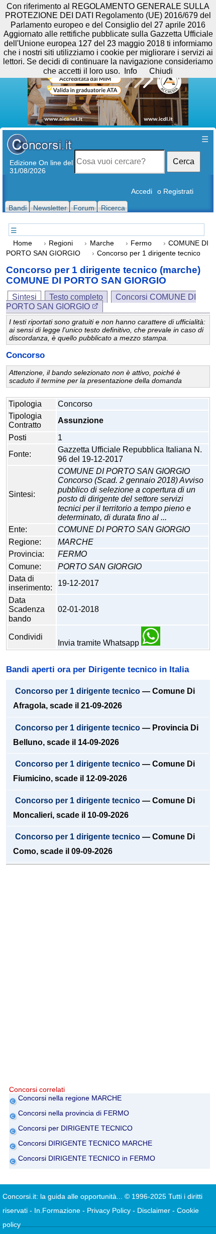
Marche (102, 243)
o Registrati (175, 191)
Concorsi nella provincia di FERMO (73, 1113)
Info (130, 71)
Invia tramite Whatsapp (99, 643)
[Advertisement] (108, 977)
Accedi (141, 191)
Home (22, 243)
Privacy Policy (109, 1210)
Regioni (61, 243)
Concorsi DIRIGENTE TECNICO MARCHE (85, 1143)
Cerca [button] (183, 161)
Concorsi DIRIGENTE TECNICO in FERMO (86, 1158)
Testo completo (76, 297)
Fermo (141, 243)
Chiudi (161, 71)
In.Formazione (57, 1210)
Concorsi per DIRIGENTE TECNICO (75, 1128)
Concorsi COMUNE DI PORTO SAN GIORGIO (101, 301)
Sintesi (24, 297)
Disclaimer (153, 1210)
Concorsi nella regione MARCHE (70, 1098)
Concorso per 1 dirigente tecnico (77, 691)
